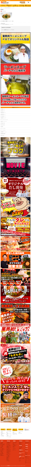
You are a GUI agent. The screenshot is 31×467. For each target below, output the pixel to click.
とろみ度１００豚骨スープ (9, 445)
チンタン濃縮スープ (14, 445)
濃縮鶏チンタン (14, 446)
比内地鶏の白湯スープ (2, 455)
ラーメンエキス (3, 128)
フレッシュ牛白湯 (20, 446)
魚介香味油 (26, 454)
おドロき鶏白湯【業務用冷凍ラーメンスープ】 (7, 24)
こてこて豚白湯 (8, 455)
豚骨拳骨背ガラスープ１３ (9, 447)
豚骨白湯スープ (3, 114)
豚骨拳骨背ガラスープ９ (9, 446)
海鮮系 (2, 126)
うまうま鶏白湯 (1, 446)
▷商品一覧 (2, 432)
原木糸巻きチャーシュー (27, 456)
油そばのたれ (26, 445)
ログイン (9, 29)
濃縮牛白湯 (20, 448)
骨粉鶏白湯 (1, 447)
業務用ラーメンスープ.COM (11, 465)
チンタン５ (14, 447)
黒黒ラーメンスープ (20, 455)
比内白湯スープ (1, 454)
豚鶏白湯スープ (3, 112)
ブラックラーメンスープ (4, 119)
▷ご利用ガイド (2, 431)
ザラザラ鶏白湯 (1, 445)
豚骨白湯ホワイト (8, 457)
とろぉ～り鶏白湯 (1, 448)
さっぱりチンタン (14, 448)
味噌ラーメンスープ (4, 121)
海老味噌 (26, 447)
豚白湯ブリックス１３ (8, 454)
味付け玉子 (2, 135)
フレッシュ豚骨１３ (8, 448)
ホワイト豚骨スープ (8, 456)
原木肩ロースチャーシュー (27, 457)
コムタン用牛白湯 (20, 447)
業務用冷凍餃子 (3, 133)
